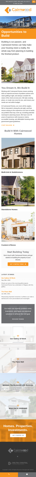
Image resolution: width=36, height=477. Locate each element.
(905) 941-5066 (18, 3)
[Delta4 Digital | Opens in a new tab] (18, 464)
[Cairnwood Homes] (18, 453)
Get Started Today (17, 264)
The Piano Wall (6, 291)
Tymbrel (32, 469)
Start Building (6, 125)
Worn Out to (18, 408)
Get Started (17, 435)
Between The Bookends (18, 385)
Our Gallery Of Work (8, 278)
